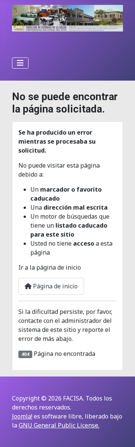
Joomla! (22, 416)
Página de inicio (55, 286)
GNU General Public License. (59, 425)
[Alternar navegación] (20, 63)
